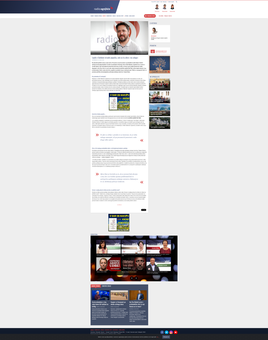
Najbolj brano (96, 286)
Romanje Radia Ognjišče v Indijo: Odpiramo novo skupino (158, 113)
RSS (144, 332)
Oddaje (114, 16)
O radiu (128, 332)
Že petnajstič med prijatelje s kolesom (158, 88)
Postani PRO (153, 1)
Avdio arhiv (132, 16)
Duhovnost (115, 330)
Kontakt (158, 1)
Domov (92, 16)
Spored (126, 16)
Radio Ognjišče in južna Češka (158, 127)
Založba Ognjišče (171, 1)
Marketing (165, 1)
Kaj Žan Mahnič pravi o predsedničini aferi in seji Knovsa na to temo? (137, 304)
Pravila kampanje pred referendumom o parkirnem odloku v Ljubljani (106, 333)
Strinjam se (166, 336)
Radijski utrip (119, 16)
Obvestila (98, 332)
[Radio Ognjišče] (103, 8)
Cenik (161, 1)
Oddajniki (140, 332)
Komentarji (109, 16)
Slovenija (94, 60)
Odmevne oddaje (106, 286)
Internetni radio (133, 332)
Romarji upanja (98, 16)
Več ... (158, 336)
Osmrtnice (93, 332)
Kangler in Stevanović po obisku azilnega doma (118, 303)
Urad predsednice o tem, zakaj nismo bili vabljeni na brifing (100, 304)
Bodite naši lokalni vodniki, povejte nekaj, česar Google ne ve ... (159, 100)
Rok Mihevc (153, 36)
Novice (104, 16)
